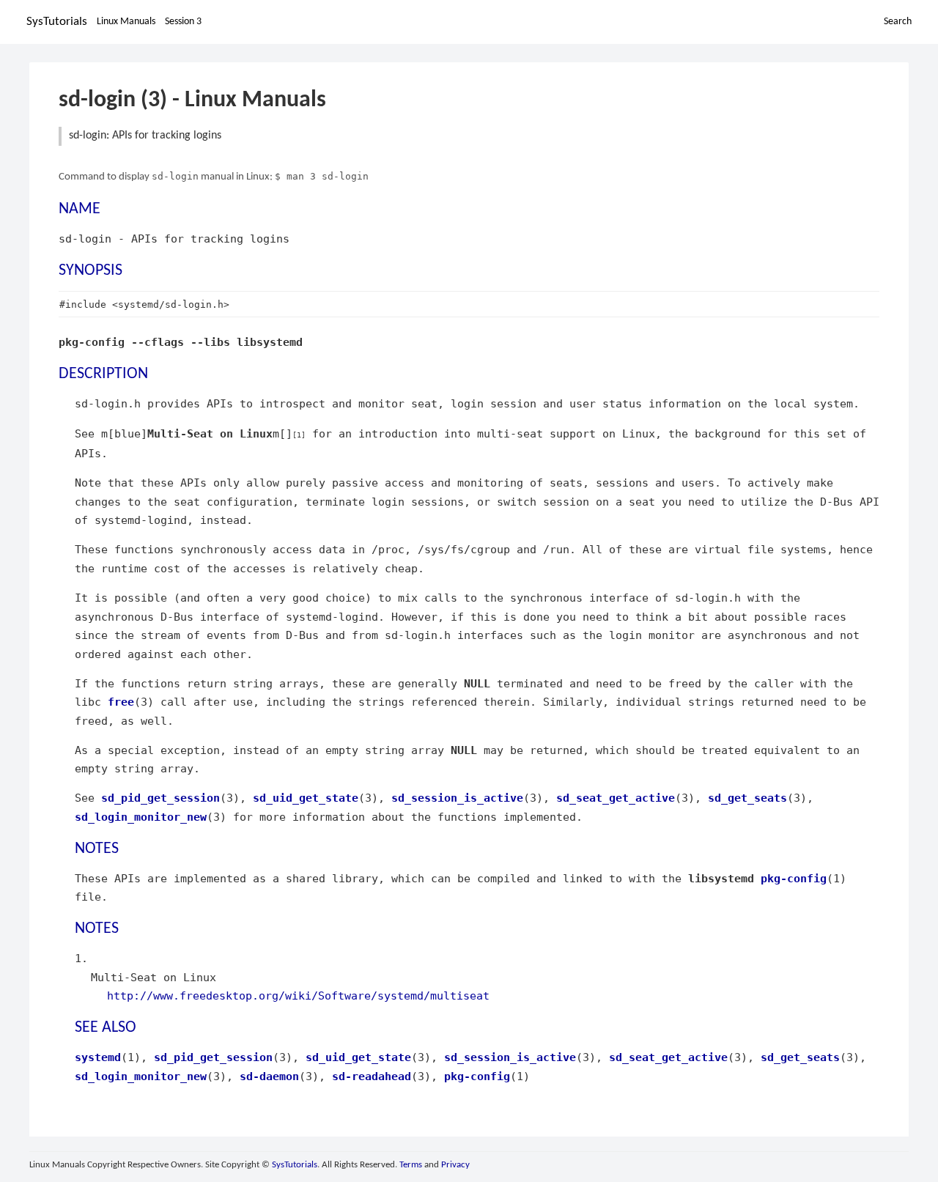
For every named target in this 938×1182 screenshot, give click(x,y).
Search (898, 21)
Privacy (455, 1165)
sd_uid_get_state (305, 797)
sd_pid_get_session (160, 797)
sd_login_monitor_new (141, 816)
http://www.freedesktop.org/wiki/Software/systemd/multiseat (298, 995)
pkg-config (794, 878)
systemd (98, 1057)
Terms (410, 1165)
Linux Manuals (126, 21)
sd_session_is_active (457, 797)
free (121, 701)
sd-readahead (371, 1076)
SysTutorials (56, 21)
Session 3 (183, 21)
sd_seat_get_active (615, 797)
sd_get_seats (747, 797)
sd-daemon (269, 1076)
